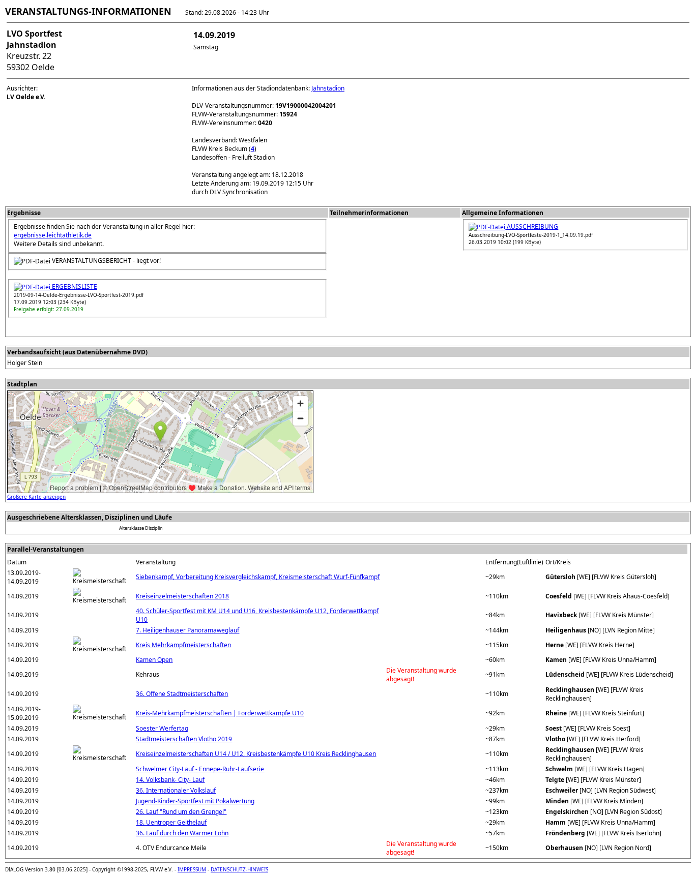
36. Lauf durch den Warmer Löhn (182, 833)
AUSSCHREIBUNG (531, 226)
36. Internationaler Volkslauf (176, 790)
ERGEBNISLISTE (73, 286)
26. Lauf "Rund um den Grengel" (181, 811)
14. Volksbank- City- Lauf (170, 779)
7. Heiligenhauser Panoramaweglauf (187, 630)
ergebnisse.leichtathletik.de (53, 235)
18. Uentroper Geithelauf (171, 822)
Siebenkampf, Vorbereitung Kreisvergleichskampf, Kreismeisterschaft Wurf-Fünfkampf (258, 576)
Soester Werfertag (162, 728)
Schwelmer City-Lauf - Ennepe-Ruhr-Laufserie (200, 769)
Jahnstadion (327, 88)
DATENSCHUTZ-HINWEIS (239, 869)
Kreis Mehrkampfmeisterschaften (183, 645)
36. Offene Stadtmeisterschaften (182, 693)
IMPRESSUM (192, 869)
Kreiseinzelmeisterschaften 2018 (182, 596)
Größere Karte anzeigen (36, 496)
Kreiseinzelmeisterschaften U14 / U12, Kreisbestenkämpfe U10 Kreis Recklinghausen (256, 753)
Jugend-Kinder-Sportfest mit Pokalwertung (195, 801)
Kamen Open (154, 659)
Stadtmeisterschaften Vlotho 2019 (184, 739)
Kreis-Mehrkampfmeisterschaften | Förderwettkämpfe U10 (220, 713)
